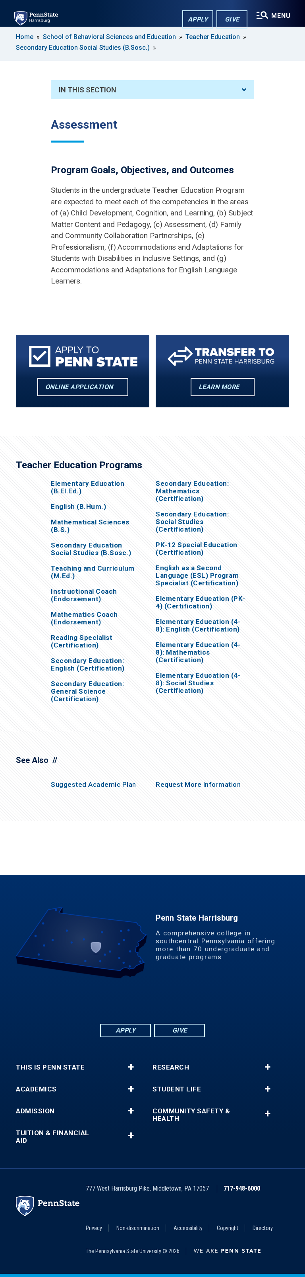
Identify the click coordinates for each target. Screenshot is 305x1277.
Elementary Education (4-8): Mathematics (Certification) (198, 652)
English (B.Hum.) (78, 506)
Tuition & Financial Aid (52, 1136)
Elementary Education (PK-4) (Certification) (200, 602)
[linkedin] (131, 1000)
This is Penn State (50, 1067)
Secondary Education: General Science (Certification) (87, 691)
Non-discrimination (137, 1228)
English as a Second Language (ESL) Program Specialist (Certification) (197, 575)
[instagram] (193, 1000)
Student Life (176, 1089)
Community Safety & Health (191, 1115)
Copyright (227, 1228)
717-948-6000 (242, 1188)
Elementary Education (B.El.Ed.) (87, 487)
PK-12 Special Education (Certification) (196, 548)
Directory (263, 1228)
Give (232, 19)
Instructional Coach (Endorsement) (84, 595)
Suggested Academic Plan (93, 784)
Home (24, 37)
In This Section (87, 90)
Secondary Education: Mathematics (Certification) (192, 491)
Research (170, 1067)
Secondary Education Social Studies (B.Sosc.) (83, 47)
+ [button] (131, 1067)
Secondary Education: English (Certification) (88, 664)
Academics (36, 1089)
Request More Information (198, 784)
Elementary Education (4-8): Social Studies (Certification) (198, 683)
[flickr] (152, 1000)
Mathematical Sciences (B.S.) (90, 526)
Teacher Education (212, 37)
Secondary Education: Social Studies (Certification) (192, 521)
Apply (198, 19)
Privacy (94, 1228)
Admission (35, 1111)
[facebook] (111, 1000)
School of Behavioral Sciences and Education (109, 37)
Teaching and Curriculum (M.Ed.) (93, 572)
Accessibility (188, 1228)
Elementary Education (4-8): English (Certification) (198, 625)
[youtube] (173, 1000)
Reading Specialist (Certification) (81, 641)
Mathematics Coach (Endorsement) (84, 618)
